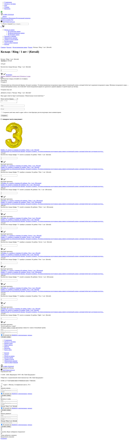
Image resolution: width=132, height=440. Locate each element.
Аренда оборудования (11, 42)
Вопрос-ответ (8, 343)
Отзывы (6, 7)
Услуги (6, 354)
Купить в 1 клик (25, 76)
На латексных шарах (14, 31)
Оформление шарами (10, 38)
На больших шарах (13, 34)
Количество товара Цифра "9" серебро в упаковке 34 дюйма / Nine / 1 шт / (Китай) (26, 172)
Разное (30, 47)
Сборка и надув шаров (11, 39)
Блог (5, 5)
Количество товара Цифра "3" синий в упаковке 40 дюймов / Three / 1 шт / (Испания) (27, 207)
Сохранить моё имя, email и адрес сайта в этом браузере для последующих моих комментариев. (32, 112)
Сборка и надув (9, 359)
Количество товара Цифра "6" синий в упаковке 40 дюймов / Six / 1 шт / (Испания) (26, 189)
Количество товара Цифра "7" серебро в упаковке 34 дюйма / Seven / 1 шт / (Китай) (26, 242)
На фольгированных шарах (16, 33)
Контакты (7, 8)
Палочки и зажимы (10, 36)
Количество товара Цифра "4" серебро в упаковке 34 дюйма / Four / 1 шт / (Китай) (26, 224)
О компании (8, 2)
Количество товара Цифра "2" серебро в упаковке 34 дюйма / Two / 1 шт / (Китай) (26, 296)
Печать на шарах (9, 30)
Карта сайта (8, 350)
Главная (3, 47)
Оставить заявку (6, 337)
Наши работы (8, 345)
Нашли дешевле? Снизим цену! (10, 76)
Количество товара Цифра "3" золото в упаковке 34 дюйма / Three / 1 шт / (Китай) (26, 154)
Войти (4, 16)
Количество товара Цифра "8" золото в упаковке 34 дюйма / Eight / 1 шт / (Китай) (26, 315)
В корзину (9, 74)
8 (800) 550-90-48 (8, 14)
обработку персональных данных (22, 335)
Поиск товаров (7, 24)
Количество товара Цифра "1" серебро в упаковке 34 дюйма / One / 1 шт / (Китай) (26, 259)
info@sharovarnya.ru (9, 21)
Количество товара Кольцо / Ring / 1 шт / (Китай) (16, 67)
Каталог (6, 44)
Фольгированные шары (20, 47)
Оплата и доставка (10, 4)
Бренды (6, 346)
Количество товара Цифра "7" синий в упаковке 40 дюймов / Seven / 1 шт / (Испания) (27, 277)
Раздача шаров (8, 41)
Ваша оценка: (5, 99)
